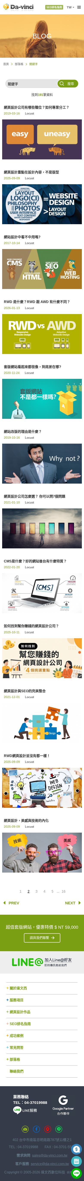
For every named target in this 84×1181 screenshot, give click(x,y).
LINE (58, 1129)
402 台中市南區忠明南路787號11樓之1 (42, 1140)
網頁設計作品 (20, 1012)
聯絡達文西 (25, 1129)
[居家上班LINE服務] (25, 1113)
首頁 (6, 64)
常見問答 (16, 1047)
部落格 (19, 64)
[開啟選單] (79, 7)
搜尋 (70, 84)
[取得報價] (76, 1149)
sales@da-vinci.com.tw (49, 1155)
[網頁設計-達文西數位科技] (18, 7)
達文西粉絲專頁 (36, 1129)
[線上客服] (76, 1173)
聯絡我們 (16, 1071)
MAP (47, 1129)
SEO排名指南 (20, 1024)
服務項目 (16, 1000)
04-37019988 (35, 1102)
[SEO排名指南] (54, 7)
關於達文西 (18, 988)
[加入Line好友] (42, 962)
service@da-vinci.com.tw (50, 1164)
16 (63, 891)
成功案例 (16, 1036)
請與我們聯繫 (39, 938)
